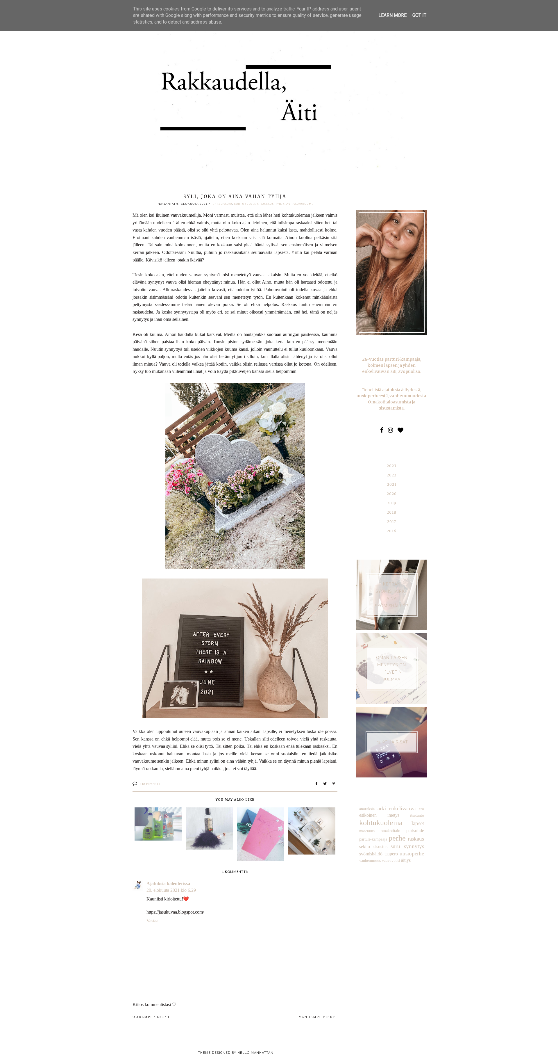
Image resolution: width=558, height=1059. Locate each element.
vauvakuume (303, 203)
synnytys (414, 846)
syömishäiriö (370, 853)
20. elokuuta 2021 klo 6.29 (171, 890)
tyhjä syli (284, 203)
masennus (367, 831)
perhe (397, 838)
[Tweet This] (325, 784)
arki (382, 808)
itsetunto (417, 815)
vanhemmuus (370, 860)
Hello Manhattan (255, 1053)
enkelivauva (222, 203)
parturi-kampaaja (373, 839)
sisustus (380, 846)
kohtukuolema (246, 203)
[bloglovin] (400, 430)
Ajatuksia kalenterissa (168, 883)
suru (395, 846)
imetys (393, 815)
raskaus (267, 203)
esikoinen (368, 815)
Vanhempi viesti (318, 1017)
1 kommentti (151, 784)
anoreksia (367, 809)
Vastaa (152, 920)
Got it (419, 15)
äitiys (406, 860)
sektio (364, 846)
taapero (391, 853)
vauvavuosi (391, 861)
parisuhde (415, 830)
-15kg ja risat (391, 742)
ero (421, 809)
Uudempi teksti (151, 1017)
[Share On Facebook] (316, 784)
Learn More (392, 15)
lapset (418, 823)
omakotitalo (390, 830)
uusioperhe (412, 853)
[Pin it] (333, 784)
